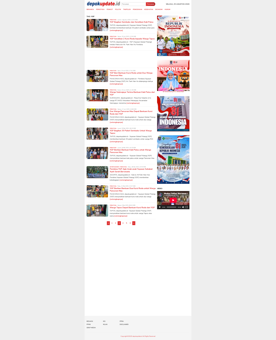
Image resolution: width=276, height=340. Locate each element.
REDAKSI (90, 321)
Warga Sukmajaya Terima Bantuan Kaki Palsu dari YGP (132, 93)
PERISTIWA (113, 20)
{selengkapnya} (116, 30)
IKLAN (105, 324)
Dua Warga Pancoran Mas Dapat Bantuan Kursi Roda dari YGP (131, 112)
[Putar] (160, 207)
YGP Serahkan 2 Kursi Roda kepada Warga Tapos (132, 38)
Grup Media (91, 328)
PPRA (122, 321)
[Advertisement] (121, 59)
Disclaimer (124, 324)
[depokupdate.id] (104, 4)
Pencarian (150, 4)
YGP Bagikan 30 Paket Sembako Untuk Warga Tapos (131, 131)
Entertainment (114, 167)
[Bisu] (183, 207)
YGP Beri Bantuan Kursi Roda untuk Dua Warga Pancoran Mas (131, 74)
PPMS (89, 324)
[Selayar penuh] (187, 207)
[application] (173, 200)
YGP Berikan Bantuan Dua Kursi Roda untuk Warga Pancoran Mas (133, 189)
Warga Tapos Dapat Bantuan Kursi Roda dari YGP (132, 207)
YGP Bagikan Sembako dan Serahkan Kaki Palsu (131, 22)
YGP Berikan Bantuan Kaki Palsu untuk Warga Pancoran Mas (130, 151)
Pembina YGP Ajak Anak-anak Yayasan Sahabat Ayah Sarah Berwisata (131, 170)
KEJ (104, 321)
